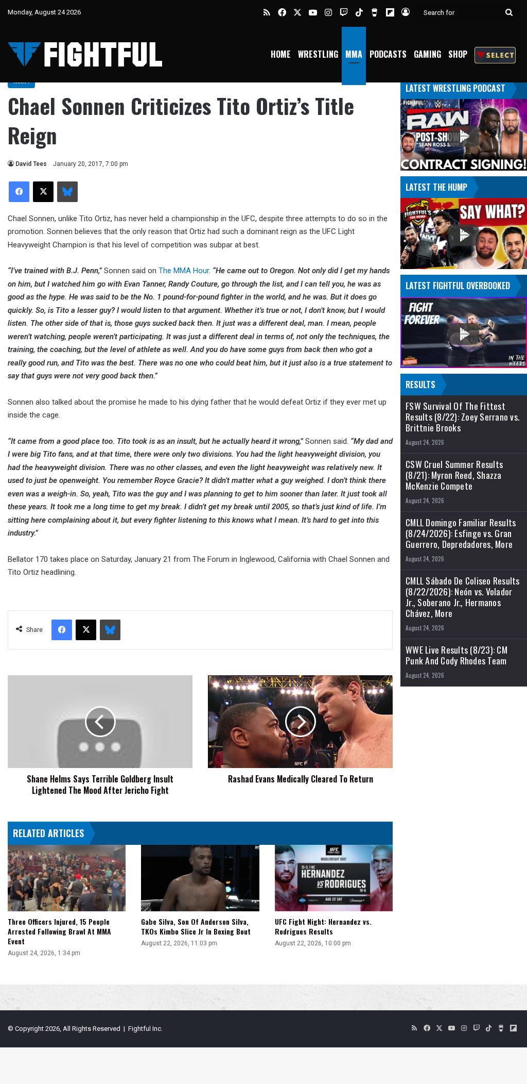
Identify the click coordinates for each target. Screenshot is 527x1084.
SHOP (457, 54)
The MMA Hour (184, 270)
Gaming (427, 54)
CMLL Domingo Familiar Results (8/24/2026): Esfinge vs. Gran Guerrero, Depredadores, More (461, 533)
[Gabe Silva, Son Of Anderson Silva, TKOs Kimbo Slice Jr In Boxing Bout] (200, 878)
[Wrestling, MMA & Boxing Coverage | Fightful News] (85, 54)
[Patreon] (495, 54)
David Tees (31, 164)
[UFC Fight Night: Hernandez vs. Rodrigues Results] (334, 878)
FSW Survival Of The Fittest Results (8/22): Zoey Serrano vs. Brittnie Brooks (462, 417)
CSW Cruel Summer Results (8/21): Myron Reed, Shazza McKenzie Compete (454, 475)
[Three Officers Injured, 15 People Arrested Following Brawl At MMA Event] (67, 878)
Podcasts (388, 54)
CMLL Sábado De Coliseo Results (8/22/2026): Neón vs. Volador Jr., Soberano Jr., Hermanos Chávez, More (463, 597)
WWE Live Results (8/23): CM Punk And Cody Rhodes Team (456, 655)
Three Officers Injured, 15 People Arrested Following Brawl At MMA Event (59, 931)
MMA (353, 54)
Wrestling (318, 54)
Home (281, 54)
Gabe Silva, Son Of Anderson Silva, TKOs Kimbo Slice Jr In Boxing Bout (196, 926)
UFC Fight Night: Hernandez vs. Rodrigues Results (323, 926)
